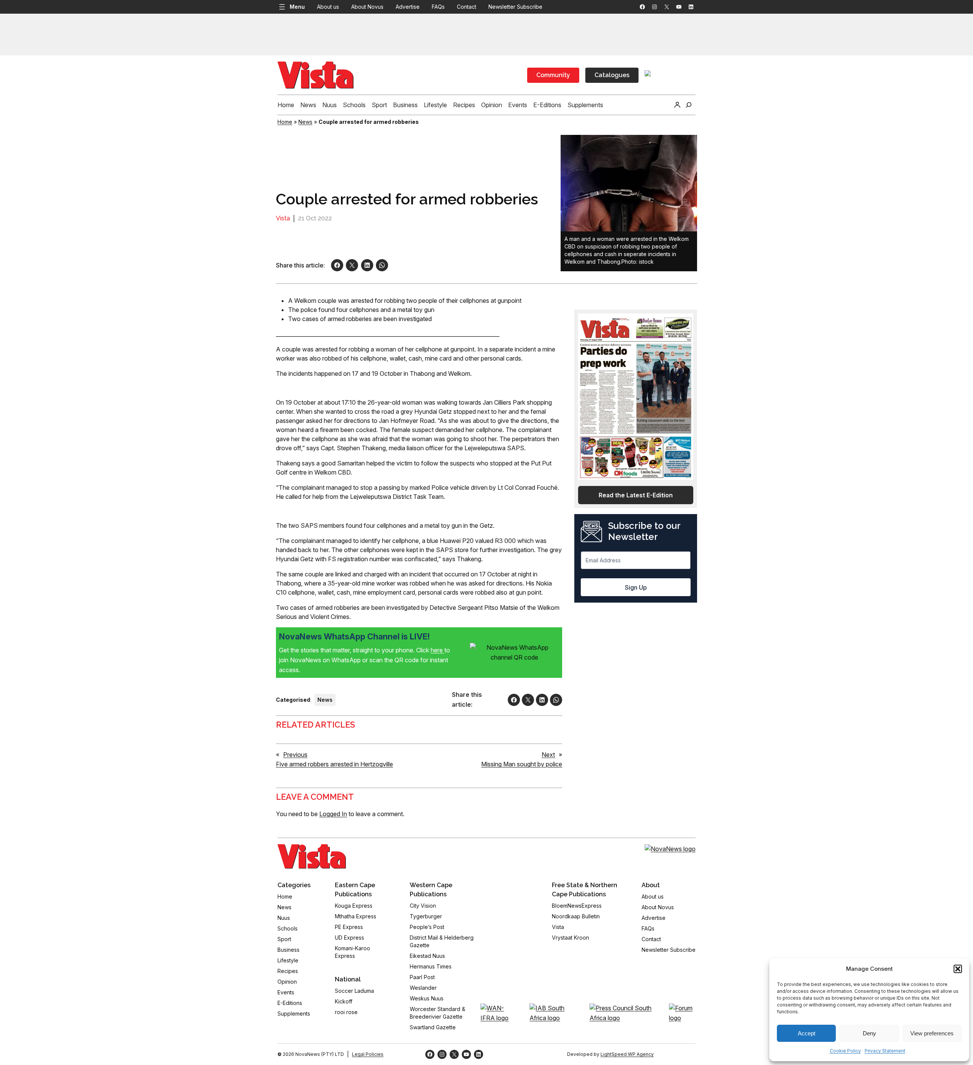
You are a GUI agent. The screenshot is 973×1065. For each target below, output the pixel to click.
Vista (283, 218)
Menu (297, 6)
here (437, 650)
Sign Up (636, 587)
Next (548, 754)
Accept (806, 1033)
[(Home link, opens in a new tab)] (311, 856)
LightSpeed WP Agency (627, 1054)
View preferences (932, 1033)
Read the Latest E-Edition (636, 495)
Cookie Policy (845, 1051)
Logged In (333, 814)
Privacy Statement (885, 1051)
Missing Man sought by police (521, 764)
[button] (958, 969)
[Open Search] (689, 105)
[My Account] (677, 104)
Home (284, 122)
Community (553, 75)
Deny (869, 1033)
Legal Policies (367, 1054)
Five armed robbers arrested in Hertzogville (334, 764)
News (305, 122)
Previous (295, 754)
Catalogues (611, 75)
